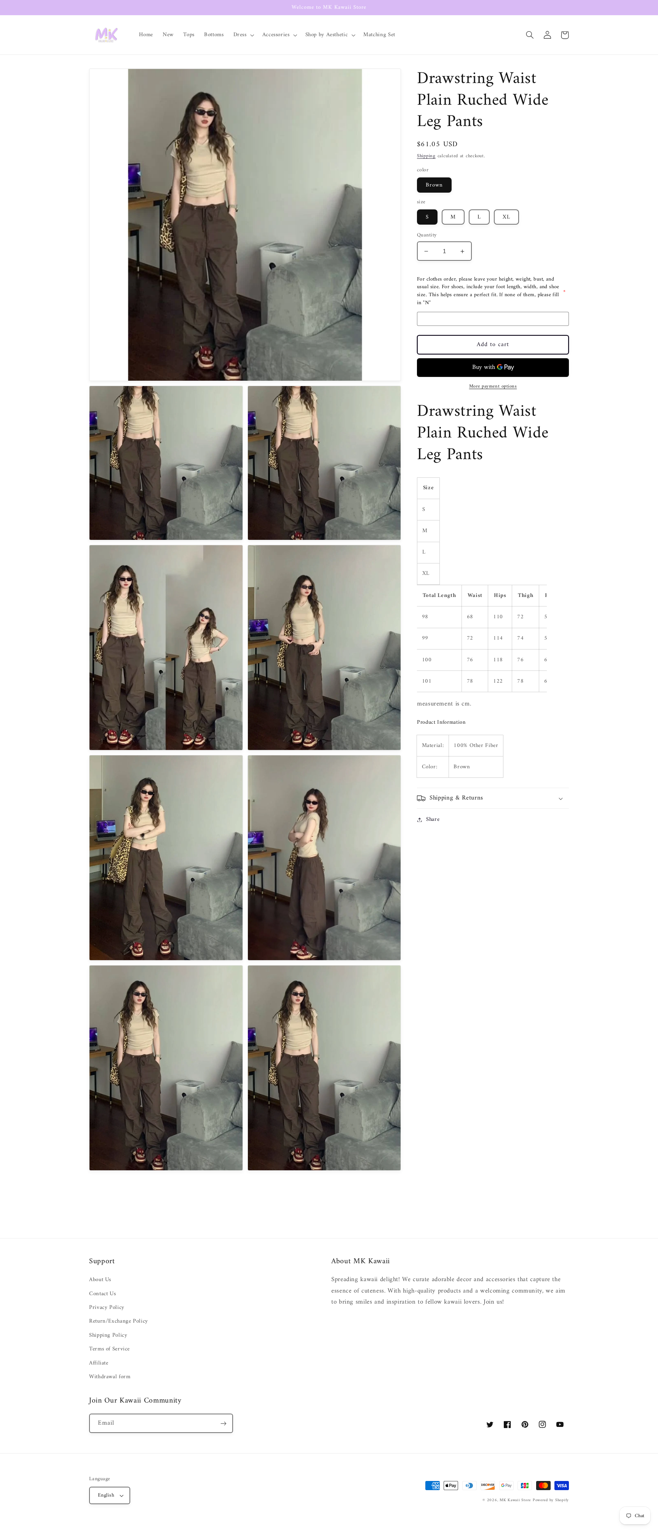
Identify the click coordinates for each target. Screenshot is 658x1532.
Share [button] (432, 819)
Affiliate (99, 1363)
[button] (242, 35)
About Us (100, 1280)
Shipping (426, 156)
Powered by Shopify (551, 1500)
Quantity (426, 235)
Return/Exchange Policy (118, 1321)
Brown (434, 185)
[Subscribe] (223, 1423)
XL (506, 217)
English (106, 1495)
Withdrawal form (109, 1377)
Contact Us (102, 1294)
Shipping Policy (108, 1335)
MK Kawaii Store (515, 1500)
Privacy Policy (107, 1307)
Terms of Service (109, 1349)
